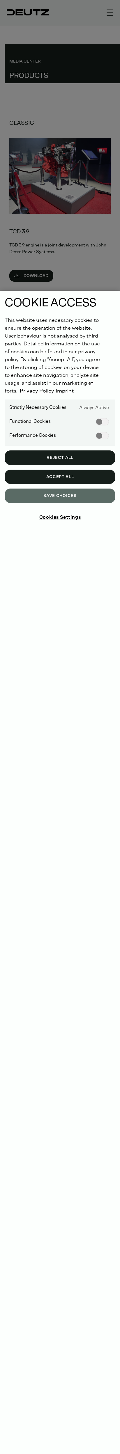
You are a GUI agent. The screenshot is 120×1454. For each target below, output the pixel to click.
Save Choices (59, 495)
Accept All (60, 476)
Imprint (65, 391)
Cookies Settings (60, 517)
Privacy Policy (37, 391)
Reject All (60, 457)
